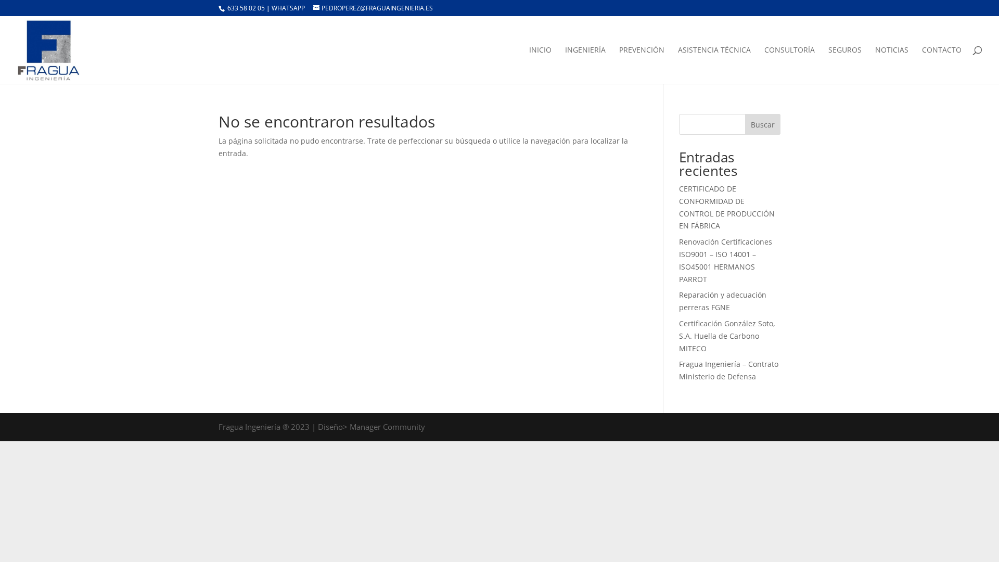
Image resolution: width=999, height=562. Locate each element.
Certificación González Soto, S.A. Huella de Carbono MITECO (727, 335)
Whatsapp (289, 8)
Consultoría (789, 50)
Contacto (942, 50)
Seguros (845, 50)
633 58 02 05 (245, 8)
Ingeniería (585, 50)
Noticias (891, 50)
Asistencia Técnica (714, 50)
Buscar (763, 125)
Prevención (641, 50)
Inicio (540, 50)
